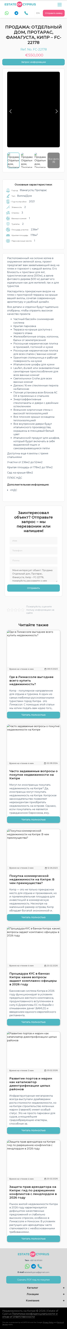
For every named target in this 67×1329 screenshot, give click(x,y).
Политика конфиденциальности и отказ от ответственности (30, 1315)
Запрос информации (33, 62)
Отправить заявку (53, 13)
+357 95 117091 (36, 1260)
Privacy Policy (48, 1322)
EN (38, 13)
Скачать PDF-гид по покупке (33, 1279)
